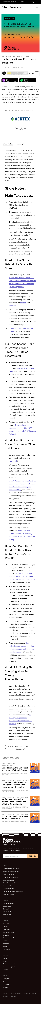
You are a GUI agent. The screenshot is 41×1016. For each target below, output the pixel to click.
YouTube (5, 987)
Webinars (6, 943)
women (23, 303)
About (5, 958)
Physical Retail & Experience (12, 886)
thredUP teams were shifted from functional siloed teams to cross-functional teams (22, 576)
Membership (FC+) (9, 967)
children (12, 306)
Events (5, 961)
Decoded (6, 909)
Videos (5, 946)
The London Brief (8, 932)
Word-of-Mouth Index (10, 938)
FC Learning (6, 949)
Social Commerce (8, 874)
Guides (5, 941)
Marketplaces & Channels (11, 871)
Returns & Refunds (9, 996)
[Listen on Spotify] (27, 80)
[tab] (8, 144)
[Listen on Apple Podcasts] (9, 80)
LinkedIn (6, 984)
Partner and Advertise (10, 964)
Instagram (6, 978)
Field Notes (6, 929)
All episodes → (7, 914)
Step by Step (7, 906)
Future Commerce (8, 903)
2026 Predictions (8, 894)
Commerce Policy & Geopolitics (13, 891)
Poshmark (13, 461)
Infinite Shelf (7, 912)
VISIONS (6, 935)
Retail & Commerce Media (11, 868)
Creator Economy (8, 880)
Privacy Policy (16, 993)
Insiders (5, 926)
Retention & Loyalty (9, 883)
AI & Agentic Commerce (10, 877)
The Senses (6, 924)
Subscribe (6, 970)
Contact (5, 993)
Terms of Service (30, 993)
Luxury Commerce (8, 888)
